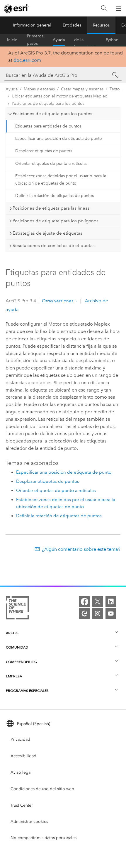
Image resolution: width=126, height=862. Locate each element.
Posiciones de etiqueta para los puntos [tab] (52, 113)
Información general (32, 25)
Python (112, 39)
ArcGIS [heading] (12, 633)
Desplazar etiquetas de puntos (43, 150)
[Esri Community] (84, 613)
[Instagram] (97, 613)
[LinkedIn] (110, 601)
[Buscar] (104, 8)
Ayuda (59, 39)
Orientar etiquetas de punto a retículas (51, 163)
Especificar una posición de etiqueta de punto (58, 138)
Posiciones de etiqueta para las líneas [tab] (51, 208)
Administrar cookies (29, 821)
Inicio (12, 39)
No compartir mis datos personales (43, 837)
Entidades (72, 25)
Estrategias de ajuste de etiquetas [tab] (47, 233)
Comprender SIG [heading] (21, 661)
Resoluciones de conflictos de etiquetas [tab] (54, 245)
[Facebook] (84, 601)
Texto (115, 89)
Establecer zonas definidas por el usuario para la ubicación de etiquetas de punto (60, 179)
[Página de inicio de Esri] (16, 8)
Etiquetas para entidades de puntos (48, 126)
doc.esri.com (27, 60)
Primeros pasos (35, 40)
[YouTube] (110, 613)
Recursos (101, 25)
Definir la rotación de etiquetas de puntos (54, 195)
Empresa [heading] (14, 676)
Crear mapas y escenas (82, 89)
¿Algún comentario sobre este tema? (81, 549)
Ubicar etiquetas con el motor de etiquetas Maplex (59, 96)
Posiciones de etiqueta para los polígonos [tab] (55, 220)
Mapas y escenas (39, 89)
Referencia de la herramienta (85, 40)
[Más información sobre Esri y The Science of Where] (17, 609)
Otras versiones (58, 301)
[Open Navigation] (118, 8)
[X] (97, 601)
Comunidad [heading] (17, 647)
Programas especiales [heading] (27, 690)
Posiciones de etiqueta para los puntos (48, 103)
